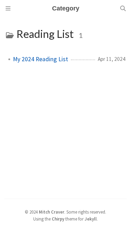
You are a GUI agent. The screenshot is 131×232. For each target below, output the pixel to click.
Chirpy (58, 219)
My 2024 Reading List (40, 59)
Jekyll (91, 219)
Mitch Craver (51, 212)
